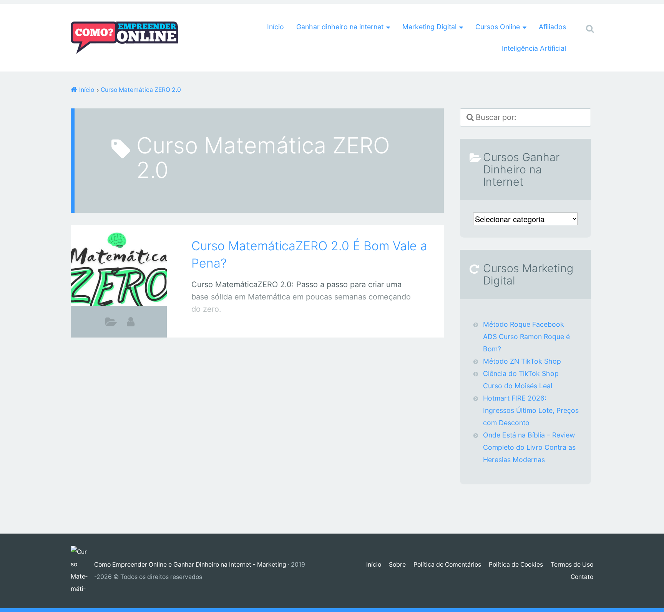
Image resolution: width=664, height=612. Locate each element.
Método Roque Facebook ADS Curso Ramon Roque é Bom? (526, 336)
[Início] (82, 571)
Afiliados (552, 27)
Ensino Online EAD (111, 324)
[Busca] (583, 19)
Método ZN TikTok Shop (522, 361)
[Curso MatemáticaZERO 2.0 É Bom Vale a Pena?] (119, 270)
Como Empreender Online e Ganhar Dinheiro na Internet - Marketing (190, 564)
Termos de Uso (572, 564)
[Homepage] (124, 38)
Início (275, 27)
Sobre (397, 564)
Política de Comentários (447, 564)
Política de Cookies (516, 564)
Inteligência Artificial (534, 48)
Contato (582, 576)
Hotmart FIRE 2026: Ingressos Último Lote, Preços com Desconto (531, 410)
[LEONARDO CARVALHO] (130, 322)
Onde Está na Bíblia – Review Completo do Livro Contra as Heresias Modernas (529, 447)
